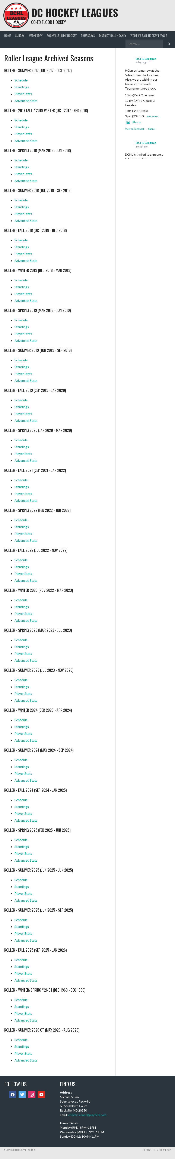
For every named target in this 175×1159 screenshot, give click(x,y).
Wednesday (35, 35)
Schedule (21, 80)
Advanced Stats (26, 101)
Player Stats (23, 94)
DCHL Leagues (146, 59)
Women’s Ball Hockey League (148, 35)
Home (7, 35)
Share (151, 128)
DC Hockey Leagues (74, 12)
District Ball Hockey (112, 35)
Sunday (19, 35)
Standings (22, 87)
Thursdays (88, 35)
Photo (136, 122)
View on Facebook (134, 128)
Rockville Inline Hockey (62, 35)
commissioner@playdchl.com (87, 1115)
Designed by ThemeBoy (157, 1150)
